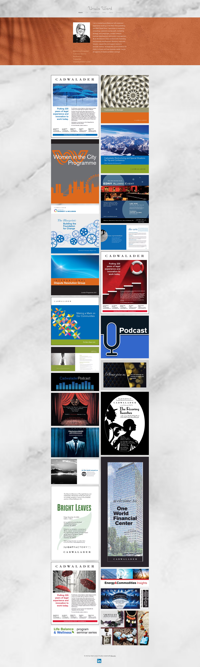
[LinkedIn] (99, 661)
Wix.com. (113, 656)
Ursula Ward (100, 8)
